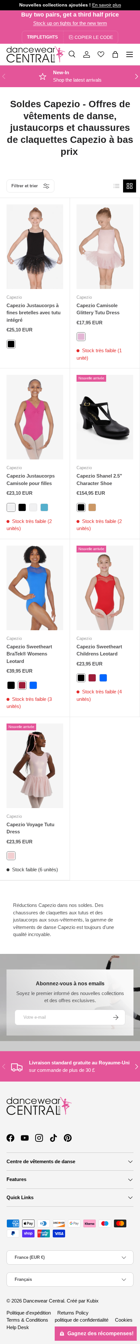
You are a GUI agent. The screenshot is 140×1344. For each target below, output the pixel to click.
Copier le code (94, 37)
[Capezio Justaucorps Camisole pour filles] (35, 417)
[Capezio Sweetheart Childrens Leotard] (105, 588)
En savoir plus (106, 5)
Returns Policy (73, 1312)
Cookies (124, 1320)
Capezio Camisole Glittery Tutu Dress (98, 309)
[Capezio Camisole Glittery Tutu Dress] (105, 246)
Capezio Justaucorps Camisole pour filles (31, 479)
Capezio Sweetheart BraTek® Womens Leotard (29, 654)
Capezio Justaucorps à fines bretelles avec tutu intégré (34, 313)
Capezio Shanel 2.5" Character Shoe (99, 479)
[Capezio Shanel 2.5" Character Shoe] (105, 417)
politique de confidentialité (81, 1320)
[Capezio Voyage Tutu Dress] (35, 766)
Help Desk (18, 1327)
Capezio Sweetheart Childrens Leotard (99, 650)
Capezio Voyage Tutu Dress (30, 828)
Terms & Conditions (27, 1320)
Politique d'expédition (29, 1312)
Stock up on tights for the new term (70, 23)
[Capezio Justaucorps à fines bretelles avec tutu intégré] (35, 246)
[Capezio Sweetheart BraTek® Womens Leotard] (35, 588)
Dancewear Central (43, 1300)
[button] (115, 54)
